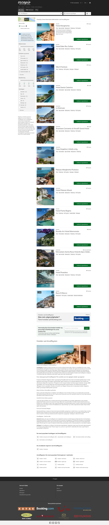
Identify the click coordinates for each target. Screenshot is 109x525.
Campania (28, 7)
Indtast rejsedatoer (82, 39)
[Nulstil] (61, 13)
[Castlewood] (63, 516)
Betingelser (22, 492)
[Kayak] (26, 508)
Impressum (59, 490)
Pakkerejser (30, 9)
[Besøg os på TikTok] (59, 523)
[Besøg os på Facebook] (50, 523)
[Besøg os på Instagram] (53, 523)
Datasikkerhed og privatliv (25, 494)
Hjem (19, 7)
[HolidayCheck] (82, 508)
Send (86, 328)
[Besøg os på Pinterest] (56, 523)
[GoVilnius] (82, 516)
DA (85, 2)
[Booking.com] (45, 509)
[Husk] (52, 25)
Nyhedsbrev (22, 490)
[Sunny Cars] (26, 516)
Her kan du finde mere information (80, 332)
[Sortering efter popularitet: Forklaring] (26, 26)
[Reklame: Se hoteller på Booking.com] (81, 318)
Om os (58, 488)
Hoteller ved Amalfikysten (36, 7)
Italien (23, 7)
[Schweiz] (45, 516)
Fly (37, 9)
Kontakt (21, 488)
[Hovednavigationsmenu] (90, 2)
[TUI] (63, 509)
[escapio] (24, 3)
